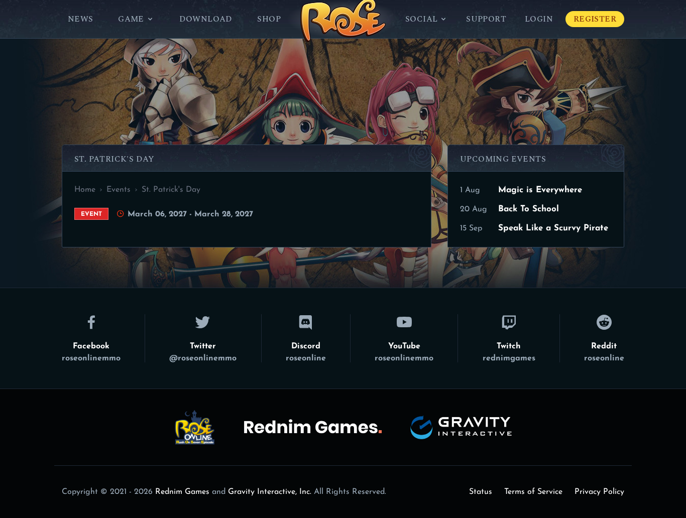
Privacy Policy (599, 492)
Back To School (528, 209)
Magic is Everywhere (540, 190)
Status (480, 492)
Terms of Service (533, 492)
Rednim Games (182, 492)
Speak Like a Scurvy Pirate (553, 228)
